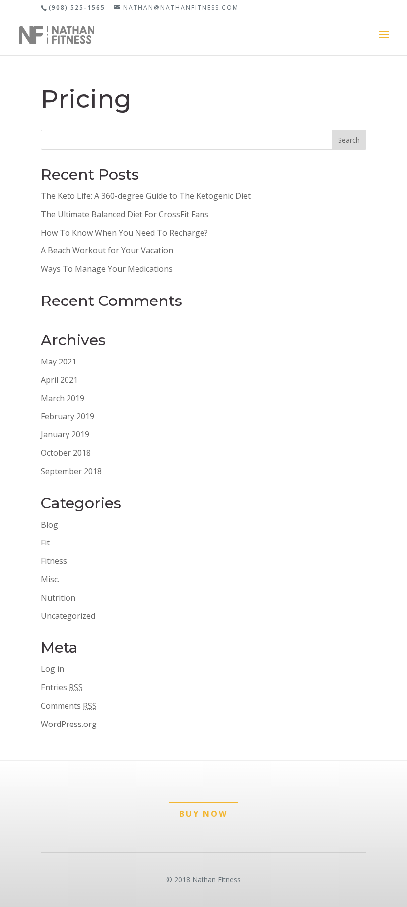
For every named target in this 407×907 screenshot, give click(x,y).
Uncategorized (68, 615)
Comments (69, 705)
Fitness (54, 560)
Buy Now (203, 813)
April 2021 (59, 379)
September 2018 (71, 471)
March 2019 (62, 398)
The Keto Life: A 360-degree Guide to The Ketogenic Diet (146, 195)
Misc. (50, 579)
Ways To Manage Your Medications (107, 268)
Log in (52, 669)
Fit (45, 542)
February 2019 (67, 416)
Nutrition (58, 597)
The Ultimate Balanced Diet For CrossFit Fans (124, 214)
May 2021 (58, 361)
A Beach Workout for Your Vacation (107, 250)
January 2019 (65, 434)
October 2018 (66, 452)
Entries (62, 687)
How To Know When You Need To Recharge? (124, 232)
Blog (49, 524)
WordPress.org (69, 724)
